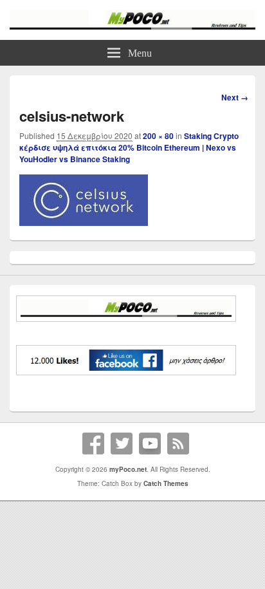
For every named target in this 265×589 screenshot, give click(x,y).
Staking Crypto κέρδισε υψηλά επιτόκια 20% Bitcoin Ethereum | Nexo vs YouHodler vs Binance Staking (129, 147)
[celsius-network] (83, 221)
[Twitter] (121, 443)
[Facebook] (93, 443)
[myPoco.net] (132, 26)
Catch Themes (165, 483)
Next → (234, 97)
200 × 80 (158, 136)
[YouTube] (150, 443)
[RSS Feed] (178, 443)
